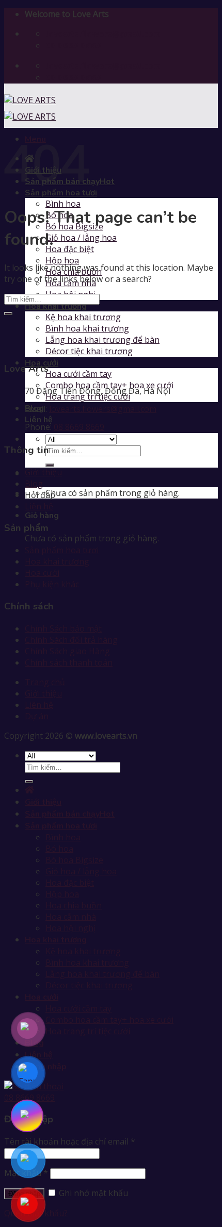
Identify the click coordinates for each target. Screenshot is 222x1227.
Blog (34, 483)
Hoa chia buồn (73, 905)
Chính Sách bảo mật (63, 628)
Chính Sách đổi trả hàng (71, 639)
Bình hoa (63, 203)
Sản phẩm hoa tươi (62, 550)
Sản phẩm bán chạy (62, 814)
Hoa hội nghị (70, 928)
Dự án (37, 716)
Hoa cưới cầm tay (78, 373)
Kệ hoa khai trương (83, 317)
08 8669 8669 (79, 427)
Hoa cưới (42, 572)
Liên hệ (39, 419)
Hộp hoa (62, 260)
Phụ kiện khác (52, 584)
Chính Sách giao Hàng (67, 651)
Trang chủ (45, 682)
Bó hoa (59, 848)
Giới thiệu (43, 472)
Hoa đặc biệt (69, 249)
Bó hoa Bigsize (74, 860)
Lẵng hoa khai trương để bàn (102, 339)
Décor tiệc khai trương (89, 351)
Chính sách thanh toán (69, 662)
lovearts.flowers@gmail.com (102, 408)
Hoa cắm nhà (70, 916)
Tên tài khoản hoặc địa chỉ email (69, 1141)
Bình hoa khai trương (87, 328)
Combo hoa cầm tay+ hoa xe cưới (109, 1019)
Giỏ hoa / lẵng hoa (81, 237)
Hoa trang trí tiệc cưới (87, 1031)
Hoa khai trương (56, 306)
